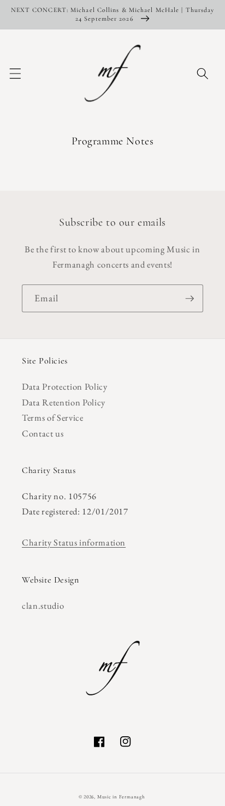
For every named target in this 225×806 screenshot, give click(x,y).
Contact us (43, 433)
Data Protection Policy (65, 386)
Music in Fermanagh (121, 796)
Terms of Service (53, 417)
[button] (15, 73)
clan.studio (43, 605)
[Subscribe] (189, 298)
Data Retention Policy (63, 402)
